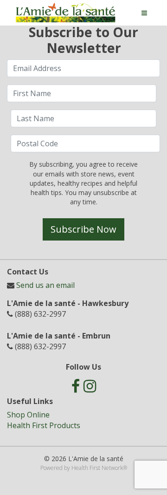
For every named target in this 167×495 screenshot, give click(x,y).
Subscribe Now (83, 229)
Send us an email (45, 285)
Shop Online (28, 415)
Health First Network (97, 468)
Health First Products (43, 425)
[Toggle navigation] (144, 13)
